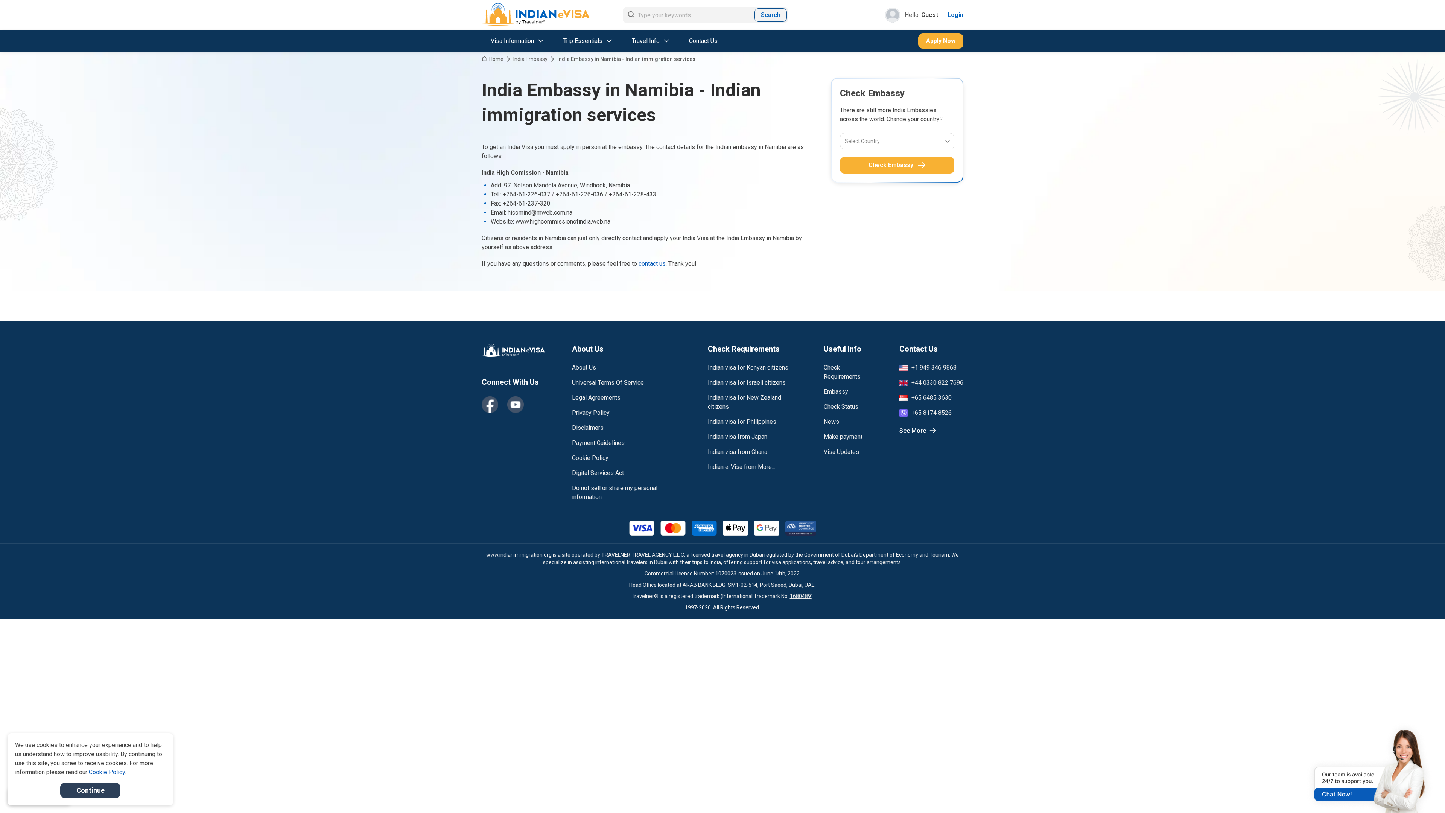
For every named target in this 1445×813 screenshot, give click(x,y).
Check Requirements (842, 372)
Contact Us (703, 40)
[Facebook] (490, 404)
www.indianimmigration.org (519, 555)
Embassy (836, 391)
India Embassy (530, 59)
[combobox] (845, 141)
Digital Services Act (598, 473)
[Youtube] (515, 404)
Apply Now (940, 40)
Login (955, 14)
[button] (1423, 793)
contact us (652, 263)
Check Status (841, 406)
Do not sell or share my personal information (614, 492)
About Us (584, 367)
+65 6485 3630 (931, 397)
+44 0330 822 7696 (937, 382)
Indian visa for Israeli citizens (747, 382)
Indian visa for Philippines (742, 421)
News (831, 421)
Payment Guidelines (598, 442)
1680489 (800, 596)
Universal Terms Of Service (608, 382)
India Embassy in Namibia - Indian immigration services (626, 59)
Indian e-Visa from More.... (742, 466)
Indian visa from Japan (737, 436)
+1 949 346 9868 (934, 367)
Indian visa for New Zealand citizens (744, 402)
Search (770, 14)
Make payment (843, 436)
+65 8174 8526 (931, 412)
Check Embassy (891, 165)
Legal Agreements (596, 397)
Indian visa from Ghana (737, 451)
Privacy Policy (591, 412)
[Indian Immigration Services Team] (536, 15)
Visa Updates (841, 451)
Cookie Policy (590, 457)
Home (496, 59)
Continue (90, 790)
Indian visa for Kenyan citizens (748, 367)
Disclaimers (588, 427)
